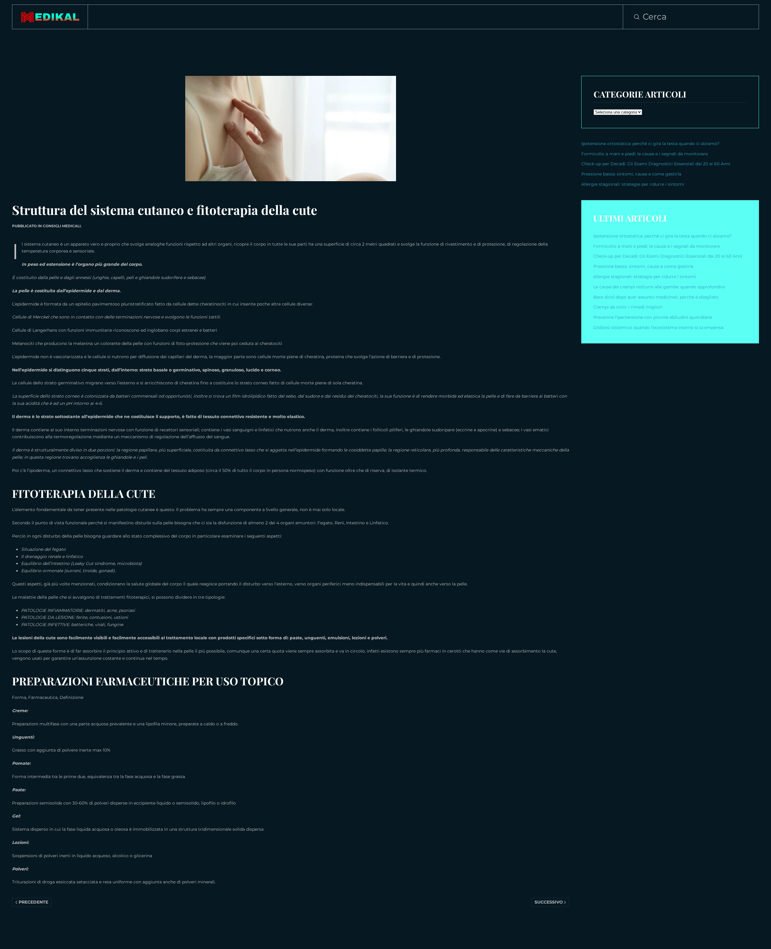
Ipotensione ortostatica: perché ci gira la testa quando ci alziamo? (650, 143)
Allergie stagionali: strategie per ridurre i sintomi (632, 184)
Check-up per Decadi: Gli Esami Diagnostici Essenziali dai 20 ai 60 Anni (655, 163)
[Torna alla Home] (50, 17)
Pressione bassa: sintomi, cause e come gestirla (631, 174)
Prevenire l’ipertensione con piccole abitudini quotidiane (652, 317)
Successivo (549, 902)
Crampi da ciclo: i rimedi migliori (628, 307)
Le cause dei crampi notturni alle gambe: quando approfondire (659, 287)
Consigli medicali (62, 226)
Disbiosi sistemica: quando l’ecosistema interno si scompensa (658, 327)
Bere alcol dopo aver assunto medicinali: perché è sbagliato (656, 297)
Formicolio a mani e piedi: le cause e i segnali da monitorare (644, 154)
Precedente (33, 902)
